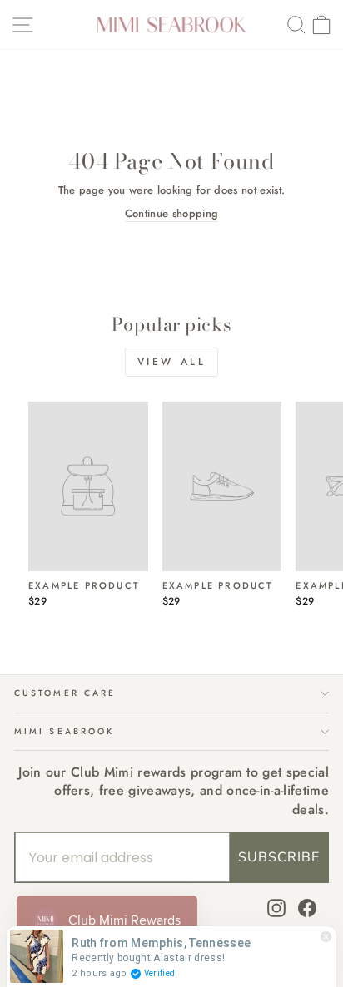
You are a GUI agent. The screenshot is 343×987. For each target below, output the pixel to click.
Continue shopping (171, 213)
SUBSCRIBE (279, 857)
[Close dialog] (323, 409)
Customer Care (65, 693)
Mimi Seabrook (64, 731)
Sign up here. (90, 572)
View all (171, 361)
